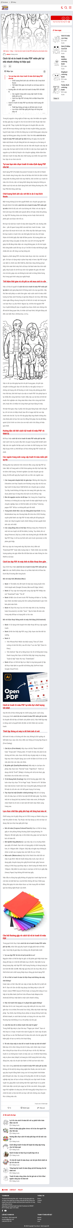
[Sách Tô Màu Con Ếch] (56, 50)
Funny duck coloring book (65, 87)
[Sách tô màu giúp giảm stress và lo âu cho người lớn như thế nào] (6, 1131)
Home (39, 1198)
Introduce (5, 2)
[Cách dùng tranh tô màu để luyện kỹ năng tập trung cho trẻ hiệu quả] (6, 1147)
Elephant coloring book (64, 74)
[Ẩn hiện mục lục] (44, 71)
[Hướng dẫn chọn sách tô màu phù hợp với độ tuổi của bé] (6, 1139)
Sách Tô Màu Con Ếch (65, 47)
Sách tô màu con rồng (65, 37)
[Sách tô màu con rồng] (56, 39)
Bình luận (26, 1108)
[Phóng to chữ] (10, 66)
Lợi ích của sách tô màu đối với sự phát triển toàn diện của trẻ (27, 1121)
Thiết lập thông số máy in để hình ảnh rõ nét (27, 107)
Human (39, 1219)
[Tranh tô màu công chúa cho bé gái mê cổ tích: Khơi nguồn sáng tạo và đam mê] (6, 1179)
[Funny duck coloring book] (56, 89)
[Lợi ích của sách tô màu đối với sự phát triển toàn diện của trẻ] (6, 1123)
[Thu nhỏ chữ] (5, 66)
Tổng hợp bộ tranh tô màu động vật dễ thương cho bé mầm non (28, 1169)
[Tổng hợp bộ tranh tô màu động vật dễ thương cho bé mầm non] (6, 1170)
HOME (6, 1190)
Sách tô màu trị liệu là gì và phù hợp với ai (24, 1153)
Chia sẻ (42, 1108)
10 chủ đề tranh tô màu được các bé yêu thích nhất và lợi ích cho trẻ (28, 1161)
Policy (14, 2)
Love (38, 1221)
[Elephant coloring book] (56, 77)
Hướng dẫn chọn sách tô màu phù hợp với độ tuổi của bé (28, 1138)
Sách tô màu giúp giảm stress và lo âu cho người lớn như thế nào (28, 1130)
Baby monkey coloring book (64, 60)
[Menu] (70, 7)
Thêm (55, 98)
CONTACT (13, 1190)
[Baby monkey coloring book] (56, 62)
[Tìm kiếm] (65, 7)
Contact (39, 1200)
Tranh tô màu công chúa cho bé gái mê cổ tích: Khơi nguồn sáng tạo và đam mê (27, 1177)
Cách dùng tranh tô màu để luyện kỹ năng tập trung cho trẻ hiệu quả (27, 1146)
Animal (39, 1217)
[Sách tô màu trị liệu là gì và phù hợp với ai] (6, 1155)
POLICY (20, 1190)
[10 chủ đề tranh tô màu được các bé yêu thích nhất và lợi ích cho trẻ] (6, 1162)
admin (8, 54)
